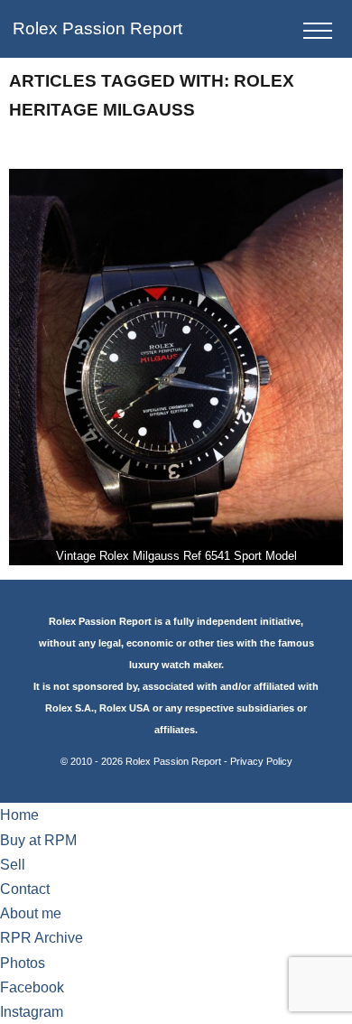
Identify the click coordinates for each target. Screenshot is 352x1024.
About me (30, 913)
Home (19, 815)
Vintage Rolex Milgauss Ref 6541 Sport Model (176, 556)
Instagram (31, 1011)
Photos (22, 963)
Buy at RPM (38, 840)
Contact (25, 889)
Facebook (32, 987)
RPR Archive (41, 937)
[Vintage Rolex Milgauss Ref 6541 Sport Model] (176, 367)
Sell (12, 864)
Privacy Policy (261, 761)
